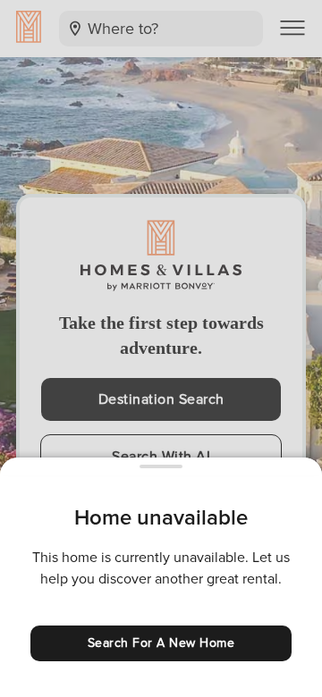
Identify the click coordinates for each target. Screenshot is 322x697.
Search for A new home (161, 643)
